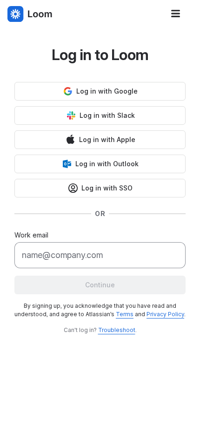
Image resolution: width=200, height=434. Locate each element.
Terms (124, 314)
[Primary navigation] (175, 14)
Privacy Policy (165, 314)
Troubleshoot (116, 329)
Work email (31, 235)
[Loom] (29, 14)
